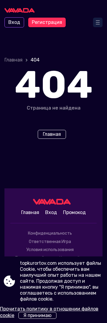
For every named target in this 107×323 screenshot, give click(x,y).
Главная (13, 60)
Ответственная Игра (50, 241)
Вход (14, 22)
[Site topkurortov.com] (20, 11)
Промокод (74, 212)
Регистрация (47, 22)
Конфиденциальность (50, 233)
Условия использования (50, 249)
